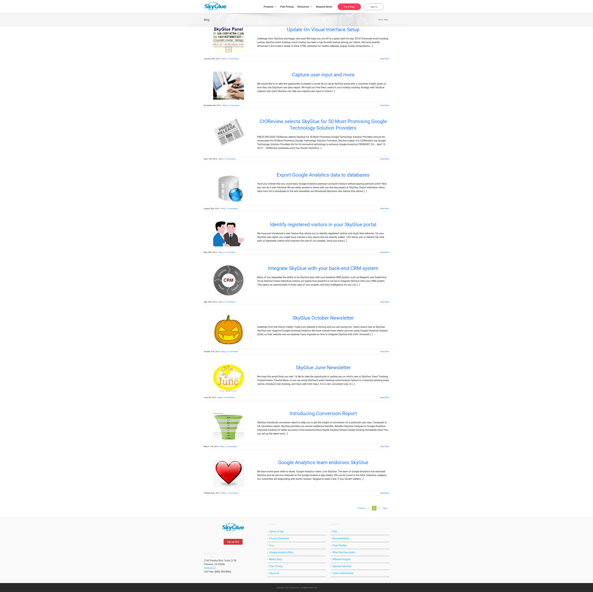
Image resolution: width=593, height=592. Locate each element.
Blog (224, 59)
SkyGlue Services (341, 566)
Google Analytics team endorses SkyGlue (323, 462)
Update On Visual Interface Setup (323, 29)
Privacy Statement (279, 538)
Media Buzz (275, 559)
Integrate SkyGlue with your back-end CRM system (323, 268)
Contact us (210, 567)
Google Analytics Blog (281, 552)
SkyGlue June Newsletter (323, 367)
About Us (274, 573)
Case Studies (339, 545)
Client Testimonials (342, 573)
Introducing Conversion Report (323, 413)
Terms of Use (276, 531)
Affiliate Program (341, 559)
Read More (384, 59)
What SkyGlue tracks (343, 552)
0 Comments (233, 59)
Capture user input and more (323, 75)
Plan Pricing (275, 566)
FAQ (334, 531)
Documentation (340, 538)
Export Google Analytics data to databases (323, 175)
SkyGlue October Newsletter (323, 318)
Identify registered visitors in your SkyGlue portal (323, 224)
